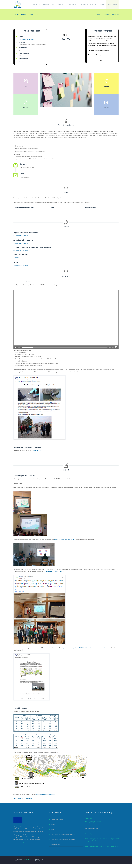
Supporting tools (55, 844)
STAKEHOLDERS (48, 4)
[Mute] (113, 347)
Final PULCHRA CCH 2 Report (22, 798)
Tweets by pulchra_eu (92, 834)
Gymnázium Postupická (26, 39)
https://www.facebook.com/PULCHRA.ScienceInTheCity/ (103, 846)
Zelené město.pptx (37, 450)
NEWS (102, 4)
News (52, 829)
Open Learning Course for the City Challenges (63, 834)
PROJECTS (72, 4)
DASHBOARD (112, 4)
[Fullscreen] (116, 347)
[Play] (16, 347)
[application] (66, 319)
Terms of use (89, 818)
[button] (66, 319)
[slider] (64, 347)
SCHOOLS (36, 4)
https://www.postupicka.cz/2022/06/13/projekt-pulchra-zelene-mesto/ (84, 648)
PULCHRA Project (29, 860)
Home (98, 14)
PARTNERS (61, 4)
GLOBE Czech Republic (20, 235)
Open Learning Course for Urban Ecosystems (63, 839)
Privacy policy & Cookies (93, 821)
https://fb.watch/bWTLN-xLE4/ (64, 539)
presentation (83, 479)
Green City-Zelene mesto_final (45, 794)
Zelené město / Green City (58, 819)
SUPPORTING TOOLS (87, 4)
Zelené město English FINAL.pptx (56, 571)
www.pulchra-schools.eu (20, 843)
